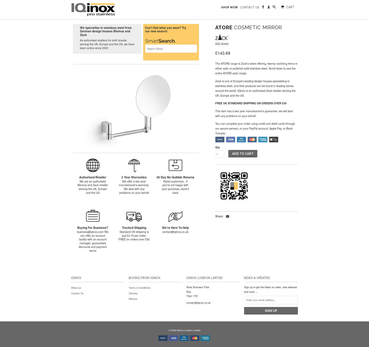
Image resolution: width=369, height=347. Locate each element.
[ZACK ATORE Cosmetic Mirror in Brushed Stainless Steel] (136, 108)
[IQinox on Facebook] (263, 7)
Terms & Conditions (140, 287)
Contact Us (77, 293)
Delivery (133, 293)
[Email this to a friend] (226, 216)
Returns (133, 299)
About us (76, 287)
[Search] (274, 7)
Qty (217, 147)
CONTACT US (249, 7)
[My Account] (268, 7)
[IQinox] (93, 10)
